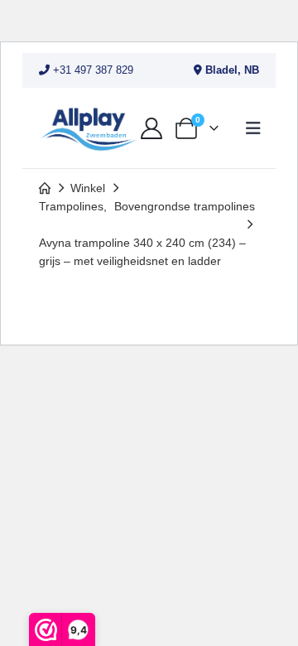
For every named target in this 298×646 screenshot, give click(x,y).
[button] (253, 128)
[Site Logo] (88, 128)
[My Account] (151, 128)
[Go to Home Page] (44, 188)
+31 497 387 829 (91, 70)
